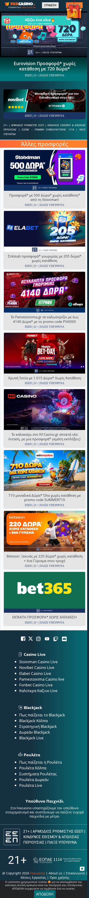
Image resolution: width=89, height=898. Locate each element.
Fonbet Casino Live (36, 684)
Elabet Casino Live (35, 673)
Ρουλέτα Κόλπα (32, 768)
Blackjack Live (31, 737)
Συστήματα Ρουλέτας (38, 773)
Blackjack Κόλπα (33, 720)
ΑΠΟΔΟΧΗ (44, 894)
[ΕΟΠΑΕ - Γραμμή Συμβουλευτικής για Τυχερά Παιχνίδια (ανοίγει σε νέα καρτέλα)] (57, 860)
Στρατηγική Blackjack (38, 726)
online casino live (28, 7)
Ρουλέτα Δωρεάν (34, 779)
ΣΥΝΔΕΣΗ (50, 5)
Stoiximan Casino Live (38, 661)
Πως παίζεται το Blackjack (42, 715)
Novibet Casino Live (36, 667)
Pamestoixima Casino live (41, 679)
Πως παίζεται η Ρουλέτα (40, 762)
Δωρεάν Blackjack (34, 732)
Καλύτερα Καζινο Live (38, 690)
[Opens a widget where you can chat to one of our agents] (67, 887)
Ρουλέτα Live (30, 785)
